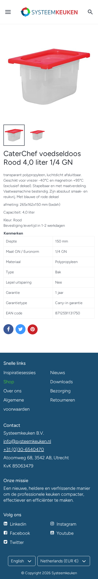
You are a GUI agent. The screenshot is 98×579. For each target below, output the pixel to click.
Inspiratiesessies (19, 372)
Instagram (66, 524)
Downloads (61, 381)
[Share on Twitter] (20, 329)
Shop (8, 381)
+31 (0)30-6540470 (23, 449)
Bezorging (60, 391)
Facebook (20, 533)
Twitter (17, 542)
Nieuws (57, 372)
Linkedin (18, 524)
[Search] (90, 12)
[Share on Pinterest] (33, 329)
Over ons (12, 391)
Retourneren (62, 400)
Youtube (65, 533)
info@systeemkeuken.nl (27, 441)
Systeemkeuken (64, 573)
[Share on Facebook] (8, 329)
